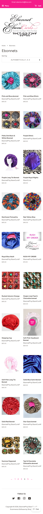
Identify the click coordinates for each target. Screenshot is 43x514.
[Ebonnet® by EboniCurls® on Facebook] (19, 499)
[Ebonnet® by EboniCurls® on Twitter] (13, 499)
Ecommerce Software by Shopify (21, 509)
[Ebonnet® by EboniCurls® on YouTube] (29, 499)
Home (4, 45)
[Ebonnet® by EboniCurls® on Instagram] (24, 499)
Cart (39, 6)
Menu (6, 6)
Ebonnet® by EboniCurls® (28, 507)
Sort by (4, 56)
